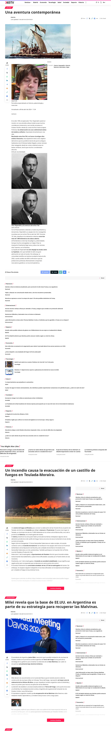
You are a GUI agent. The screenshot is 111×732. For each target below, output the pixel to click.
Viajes (67, 67)
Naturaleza (62, 67)
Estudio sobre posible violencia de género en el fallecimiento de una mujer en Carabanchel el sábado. (33, 330)
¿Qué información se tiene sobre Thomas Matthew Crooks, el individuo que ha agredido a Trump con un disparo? (37, 320)
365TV (9, 2)
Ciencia (56, 65)
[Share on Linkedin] (7, 81)
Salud (6, 384)
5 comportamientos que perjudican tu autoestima (19, 382)
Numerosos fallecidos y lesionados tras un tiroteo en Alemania (22, 314)
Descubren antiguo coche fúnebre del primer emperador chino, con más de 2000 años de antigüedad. (33, 430)
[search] (101, 2)
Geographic (61, 65)
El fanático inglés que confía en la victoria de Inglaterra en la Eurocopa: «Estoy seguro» (29, 420)
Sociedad (7, 400)
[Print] (94, 18)
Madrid (7, 332)
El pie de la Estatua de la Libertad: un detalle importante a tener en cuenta (68, 450)
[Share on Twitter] (89, 18)
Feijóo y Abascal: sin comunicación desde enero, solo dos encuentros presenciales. (28, 292)
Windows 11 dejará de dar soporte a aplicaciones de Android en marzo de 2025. (36, 370)
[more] (86, 2)
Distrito (13, 17)
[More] (97, 18)
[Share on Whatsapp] (7, 77)
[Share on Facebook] (87, 18)
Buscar (102, 278)
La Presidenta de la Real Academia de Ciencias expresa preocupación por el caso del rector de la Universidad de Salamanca (39, 404)
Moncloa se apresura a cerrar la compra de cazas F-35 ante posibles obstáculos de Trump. (30, 298)
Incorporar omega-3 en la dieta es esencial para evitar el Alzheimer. (24, 398)
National (56, 67)
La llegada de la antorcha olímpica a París (16, 414)
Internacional (9, 311)
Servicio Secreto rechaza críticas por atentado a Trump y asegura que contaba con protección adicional (34, 308)
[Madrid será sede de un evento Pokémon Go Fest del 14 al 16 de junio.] (9, 364)
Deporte (7, 416)
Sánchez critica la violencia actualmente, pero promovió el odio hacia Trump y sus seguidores (31, 287)
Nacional (7, 289)
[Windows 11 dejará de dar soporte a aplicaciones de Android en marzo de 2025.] (9, 372)
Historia (8, 7)
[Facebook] (96, 2)
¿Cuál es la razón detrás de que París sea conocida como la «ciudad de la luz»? (27, 435)
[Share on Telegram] (7, 84)
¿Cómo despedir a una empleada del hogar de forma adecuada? (23, 352)
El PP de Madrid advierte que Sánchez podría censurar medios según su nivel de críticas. (30, 336)
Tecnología (17, 364)
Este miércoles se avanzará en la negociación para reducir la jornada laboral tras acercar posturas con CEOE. (35, 346)
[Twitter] (98, 2)
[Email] (7, 88)
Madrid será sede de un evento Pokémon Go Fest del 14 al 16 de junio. (34, 362)
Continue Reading (55, 588)
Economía (7, 348)
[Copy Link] (92, 18)
